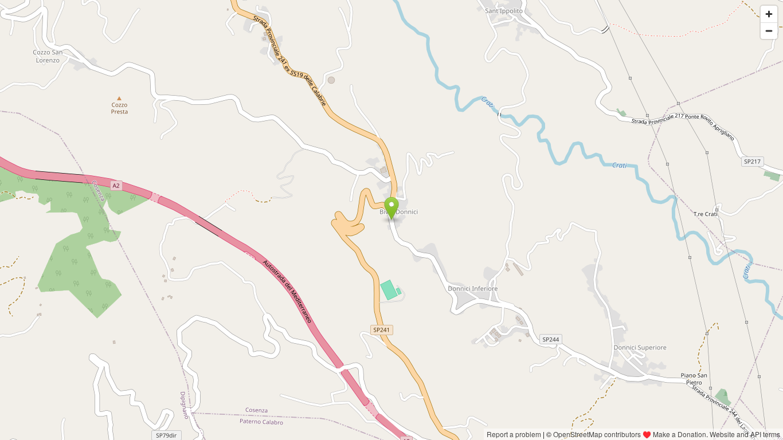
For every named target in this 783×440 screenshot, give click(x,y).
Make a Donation (679, 434)
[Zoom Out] (769, 30)
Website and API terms (745, 434)
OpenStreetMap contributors (597, 434)
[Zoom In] (769, 14)
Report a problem (514, 434)
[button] (392, 208)
